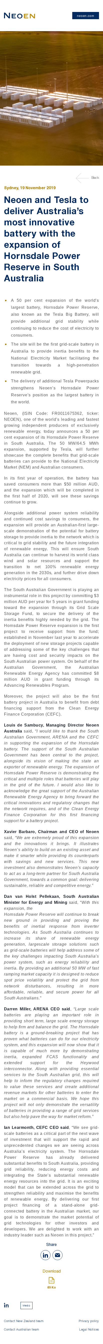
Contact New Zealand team (24, 1321)
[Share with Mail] (57, 1255)
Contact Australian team (21, 1329)
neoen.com (85, 15)
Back (95, 178)
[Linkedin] (6, 1306)
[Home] (19, 15)
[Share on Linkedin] (45, 1255)
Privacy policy (89, 1321)
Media (26, 1305)
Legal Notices (89, 1329)
